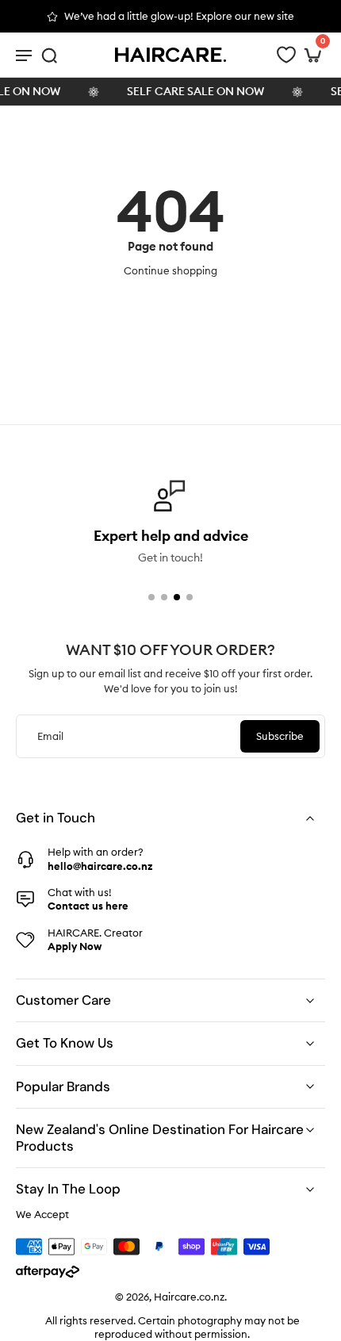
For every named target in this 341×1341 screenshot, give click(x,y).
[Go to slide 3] (177, 597)
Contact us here (88, 905)
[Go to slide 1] (151, 597)
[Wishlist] (286, 55)
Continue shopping (170, 270)
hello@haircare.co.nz (100, 865)
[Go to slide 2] (164, 597)
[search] (49, 55)
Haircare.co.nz (189, 1296)
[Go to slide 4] (189, 597)
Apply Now (75, 946)
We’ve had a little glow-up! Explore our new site (179, 16)
